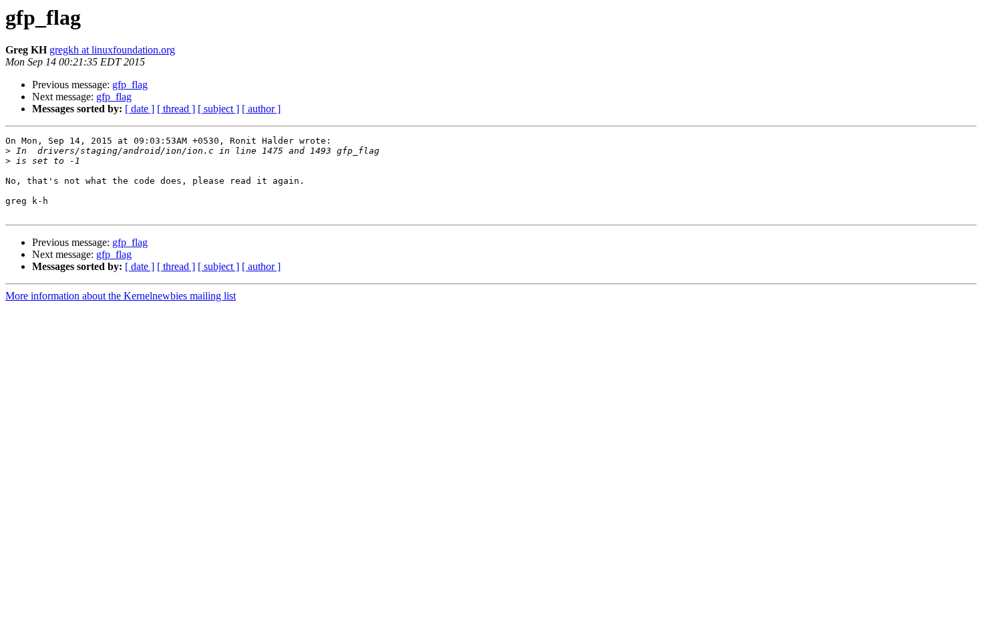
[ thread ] (176, 108)
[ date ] (139, 108)
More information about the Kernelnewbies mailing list (120, 295)
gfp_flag (130, 84)
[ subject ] (218, 108)
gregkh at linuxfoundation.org (112, 49)
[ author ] (261, 108)
